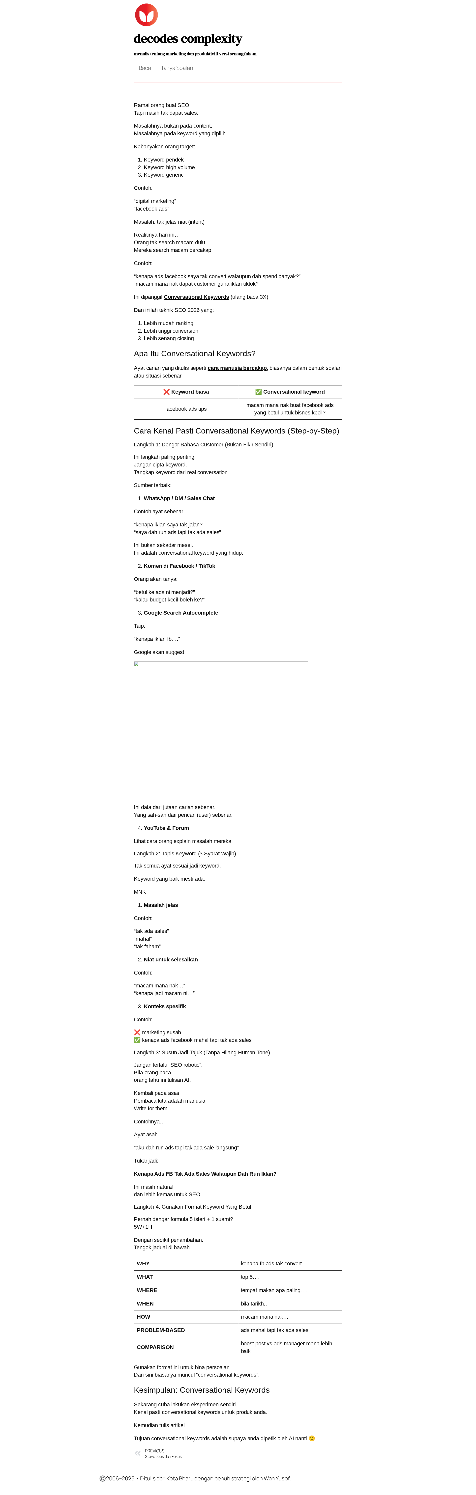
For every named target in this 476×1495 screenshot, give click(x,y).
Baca (145, 68)
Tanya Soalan (177, 68)
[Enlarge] (335, 667)
